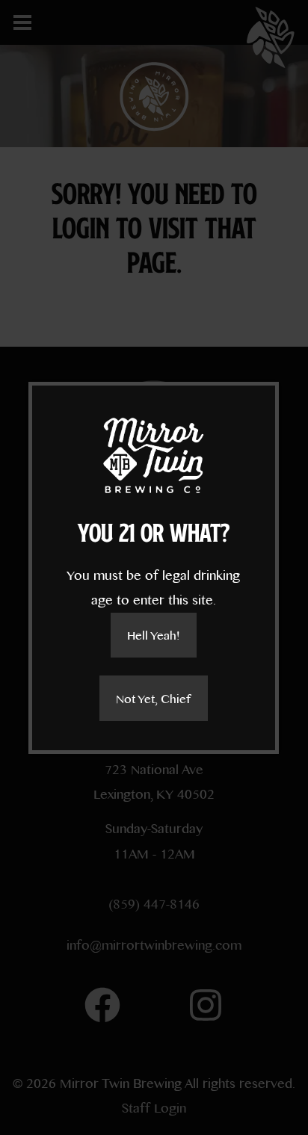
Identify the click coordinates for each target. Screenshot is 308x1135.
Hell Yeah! (153, 634)
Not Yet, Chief (153, 698)
